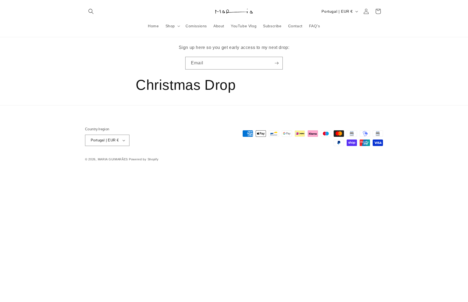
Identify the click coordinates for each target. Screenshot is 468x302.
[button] (91, 11)
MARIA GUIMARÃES (113, 159)
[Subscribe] (276, 63)
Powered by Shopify (144, 159)
